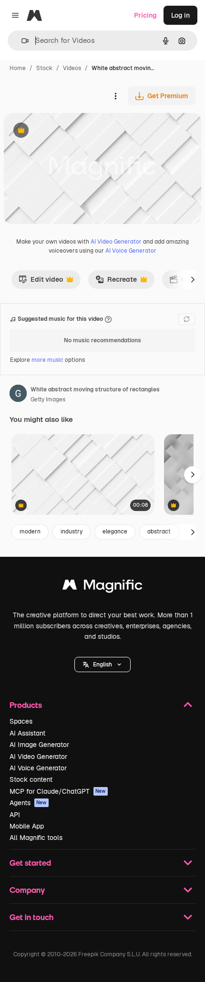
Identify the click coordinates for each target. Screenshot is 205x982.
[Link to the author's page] (18, 395)
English (102, 664)
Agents (28, 802)
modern (30, 531)
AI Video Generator (116, 242)
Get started (30, 863)
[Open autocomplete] (21, 40)
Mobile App (27, 826)
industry (71, 531)
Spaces (21, 721)
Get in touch (31, 917)
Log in (180, 15)
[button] (102, 664)
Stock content (31, 779)
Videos (72, 68)
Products (26, 705)
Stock (44, 68)
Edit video (41, 281)
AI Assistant (27, 733)
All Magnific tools (36, 837)
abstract (159, 531)
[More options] (115, 95)
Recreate (116, 281)
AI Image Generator (39, 744)
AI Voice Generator (130, 251)
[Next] (192, 279)
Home (18, 68)
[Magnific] (102, 587)
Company (27, 890)
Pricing (145, 15)
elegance (114, 531)
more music (47, 360)
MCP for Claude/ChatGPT (58, 791)
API (15, 814)
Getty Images (48, 399)
